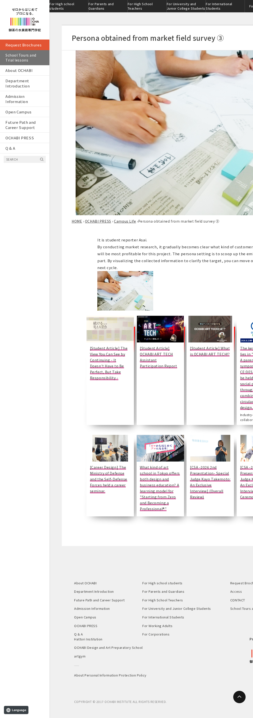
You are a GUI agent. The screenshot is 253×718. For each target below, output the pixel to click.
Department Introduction (17, 83)
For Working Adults (157, 625)
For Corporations (155, 634)
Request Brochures (23, 44)
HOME (77, 221)
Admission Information (16, 99)
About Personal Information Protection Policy (110, 675)
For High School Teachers (140, 6)
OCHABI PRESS (19, 137)
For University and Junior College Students (186, 6)
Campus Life (125, 221)
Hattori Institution (88, 639)
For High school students (61, 6)
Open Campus (18, 111)
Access (236, 591)
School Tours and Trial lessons (20, 58)
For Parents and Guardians (101, 6)
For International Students (219, 6)
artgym (79, 656)
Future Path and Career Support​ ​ (20, 125)
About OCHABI (19, 70)
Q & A (10, 148)
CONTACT (237, 600)
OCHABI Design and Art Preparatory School (108, 647)
